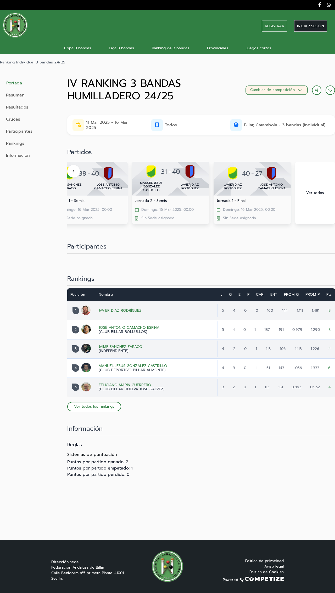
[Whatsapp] (329, 5)
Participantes (19, 131)
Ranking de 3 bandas (170, 48)
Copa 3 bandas (77, 48)
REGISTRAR (274, 26)
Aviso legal (274, 566)
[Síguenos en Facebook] (319, 5)
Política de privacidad (264, 561)
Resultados (17, 107)
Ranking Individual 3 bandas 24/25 (32, 62)
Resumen (15, 95)
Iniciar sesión (310, 26)
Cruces (13, 119)
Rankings (15, 143)
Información (18, 155)
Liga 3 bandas (121, 48)
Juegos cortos (258, 48)
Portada (14, 83)
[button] (330, 90)
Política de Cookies (266, 572)
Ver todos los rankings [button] (94, 406)
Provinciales (217, 48)
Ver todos (315, 193)
